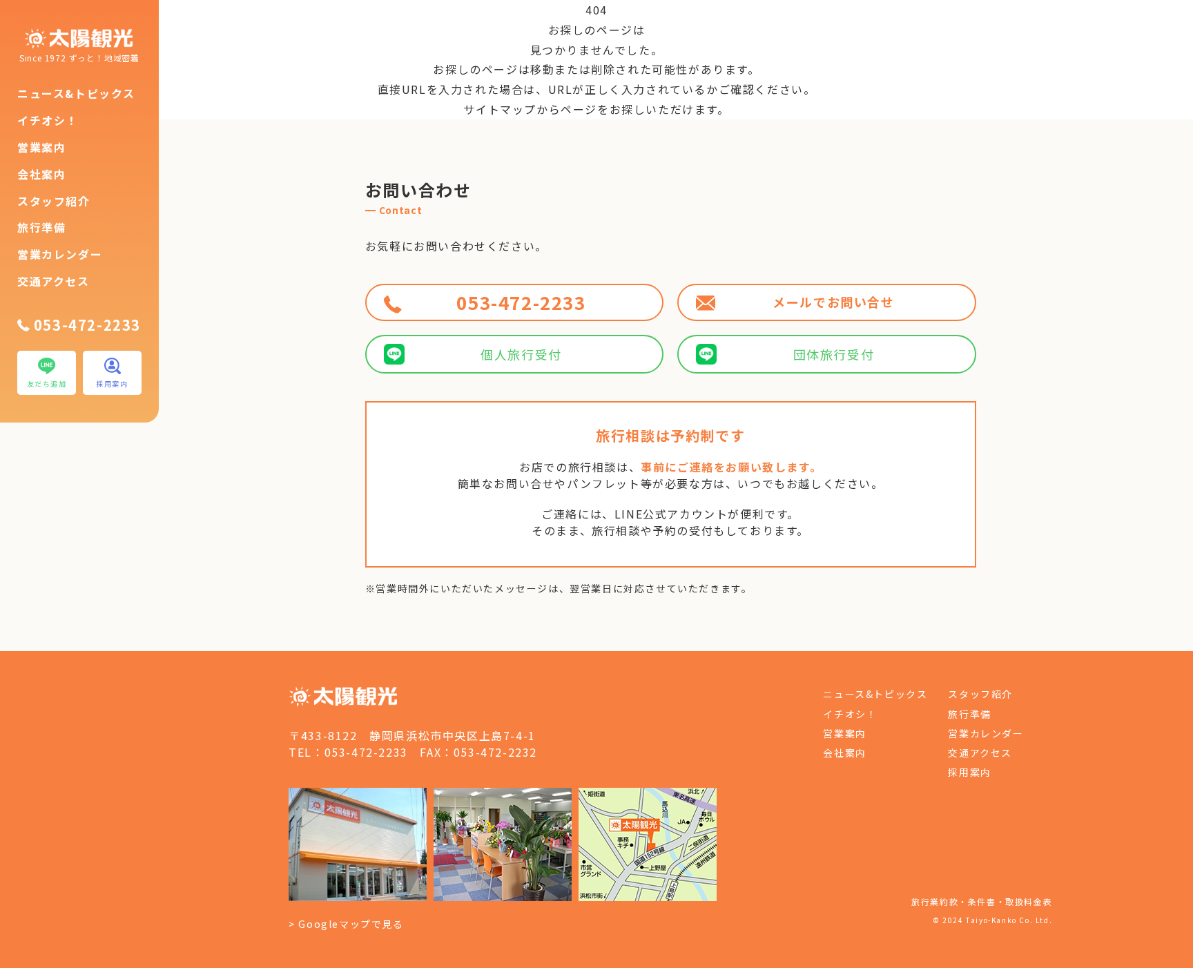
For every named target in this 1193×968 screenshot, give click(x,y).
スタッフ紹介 (53, 201)
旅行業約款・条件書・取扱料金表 (981, 901)
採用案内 (969, 772)
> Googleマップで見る (346, 924)
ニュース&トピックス (76, 93)
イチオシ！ (47, 120)
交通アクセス (53, 281)
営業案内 (41, 147)
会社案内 (41, 174)
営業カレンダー (59, 254)
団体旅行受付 (834, 354)
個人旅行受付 (521, 354)
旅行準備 (41, 227)
